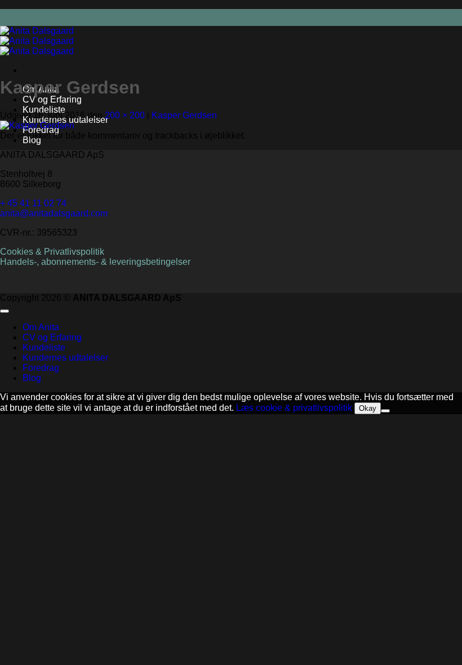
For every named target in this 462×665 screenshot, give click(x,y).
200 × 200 (125, 115)
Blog (32, 378)
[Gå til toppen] (4, 311)
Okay (367, 408)
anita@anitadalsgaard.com (54, 213)
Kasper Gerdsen (184, 115)
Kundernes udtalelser (65, 357)
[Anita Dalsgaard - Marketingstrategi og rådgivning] (37, 41)
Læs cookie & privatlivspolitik (294, 408)
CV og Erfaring (52, 99)
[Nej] (385, 411)
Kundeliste (44, 109)
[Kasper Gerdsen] (37, 125)
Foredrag (41, 368)
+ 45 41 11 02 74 (33, 203)
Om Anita (41, 327)
